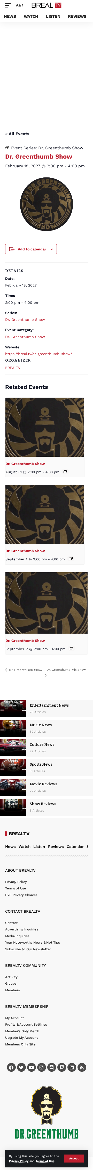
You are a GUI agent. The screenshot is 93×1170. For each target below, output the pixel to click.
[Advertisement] (46, 70)
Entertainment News (49, 705)
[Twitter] (21, 1067)
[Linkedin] (71, 1067)
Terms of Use (45, 1161)
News (10, 846)
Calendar (75, 846)
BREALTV (12, 368)
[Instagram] (41, 1067)
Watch (24, 846)
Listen (39, 846)
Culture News (42, 744)
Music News (41, 725)
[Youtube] (31, 1067)
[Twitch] (61, 1067)
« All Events (17, 133)
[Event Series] (65, 471)
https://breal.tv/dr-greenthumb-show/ (38, 354)
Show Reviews (43, 804)
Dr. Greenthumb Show (25, 319)
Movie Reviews (43, 784)
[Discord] (51, 1067)
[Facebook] (11, 1067)
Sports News (41, 764)
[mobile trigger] (9, 5)
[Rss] (82, 1067)
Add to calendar (32, 249)
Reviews (56, 846)
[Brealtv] (47, 5)
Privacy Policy (18, 1161)
